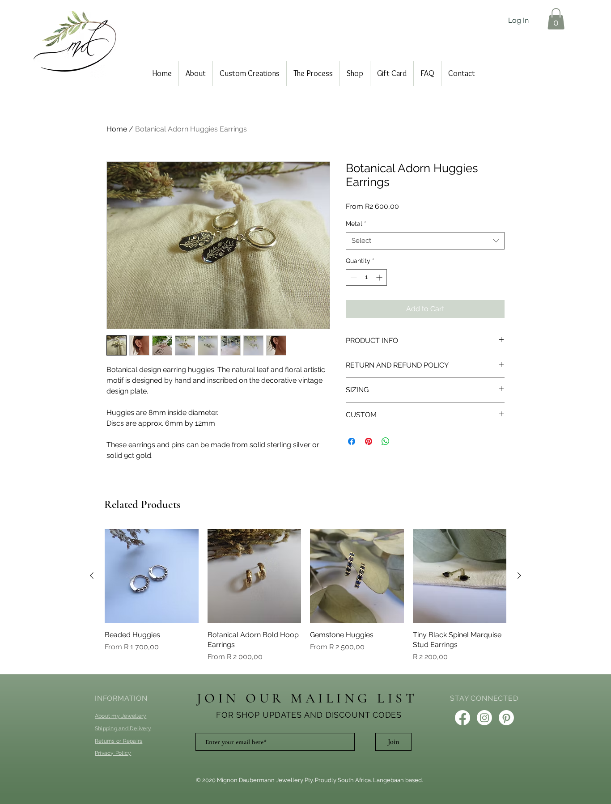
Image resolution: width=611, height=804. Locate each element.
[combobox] (425, 241)
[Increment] (380, 277)
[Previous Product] (91, 575)
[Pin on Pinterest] (368, 441)
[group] (305, 596)
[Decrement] (352, 277)
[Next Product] (519, 575)
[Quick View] (152, 576)
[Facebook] (462, 717)
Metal (356, 223)
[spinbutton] (366, 277)
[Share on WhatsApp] (385, 441)
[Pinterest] (506, 717)
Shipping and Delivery (123, 728)
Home (116, 129)
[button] (556, 19)
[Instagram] (484, 717)
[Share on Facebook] (351, 441)
